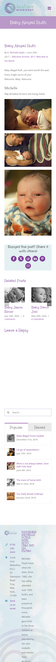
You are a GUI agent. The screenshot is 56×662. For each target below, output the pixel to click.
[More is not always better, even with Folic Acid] (11, 464)
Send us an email (13, 604)
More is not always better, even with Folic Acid (33, 465)
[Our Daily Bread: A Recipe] (11, 494)
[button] (6, 304)
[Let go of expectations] (11, 450)
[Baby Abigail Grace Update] (11, 436)
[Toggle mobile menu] (50, 8)
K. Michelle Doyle (16, 52)
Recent (39, 427)
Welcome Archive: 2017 (23, 56)
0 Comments (37, 319)
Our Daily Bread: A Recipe (30, 493)
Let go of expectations (28, 449)
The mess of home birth (29, 480)
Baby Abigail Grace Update (30, 435)
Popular (16, 427)
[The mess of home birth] (11, 480)
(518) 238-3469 (12, 548)
